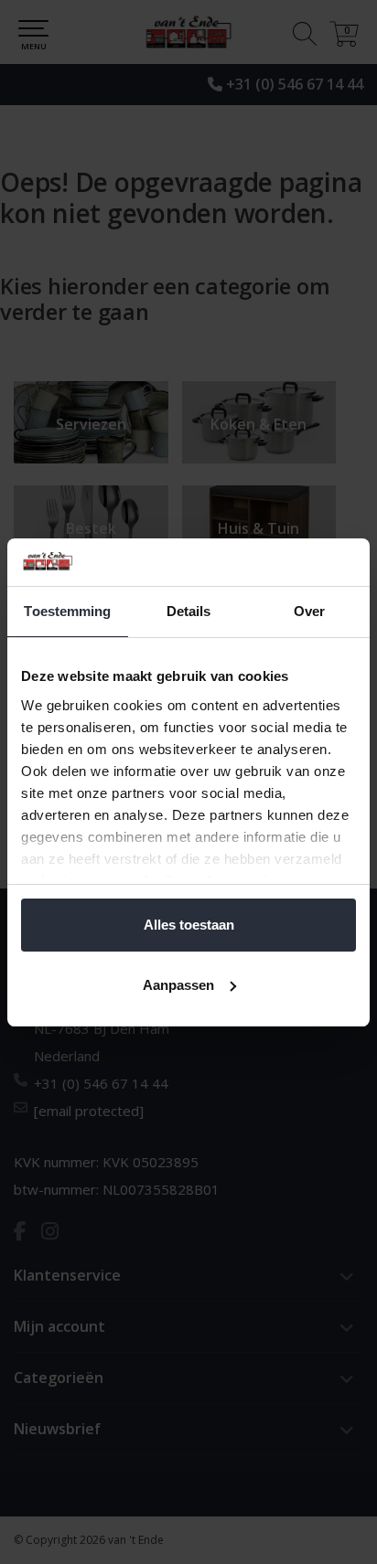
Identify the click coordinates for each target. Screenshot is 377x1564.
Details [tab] (189, 611)
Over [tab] (309, 611)
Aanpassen (178, 985)
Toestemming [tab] (67, 611)
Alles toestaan (189, 924)
